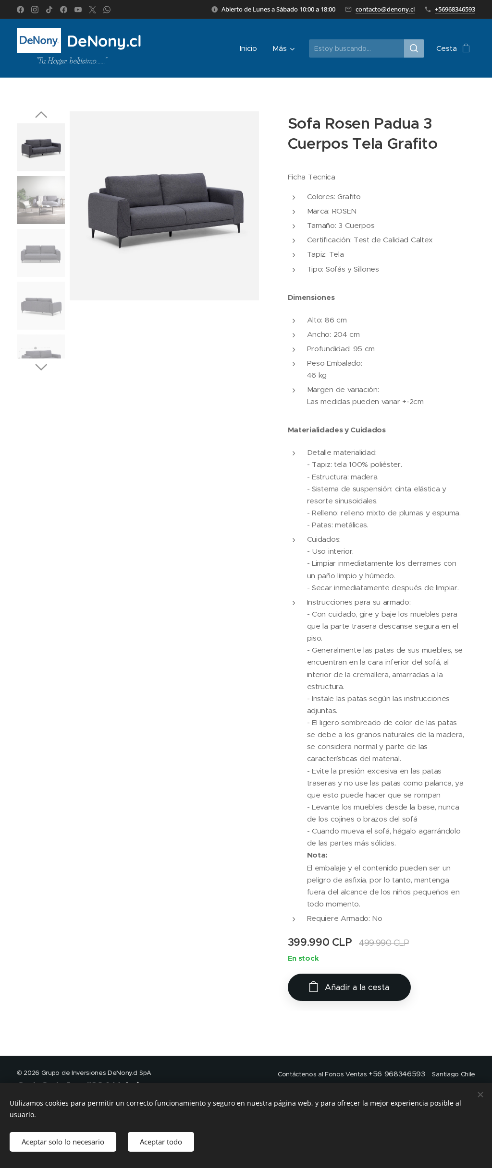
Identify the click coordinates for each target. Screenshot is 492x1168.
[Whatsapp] (107, 9)
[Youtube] (78, 9)
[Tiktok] (49, 9)
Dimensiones (311, 297)
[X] (92, 9)
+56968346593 (455, 9)
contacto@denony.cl (385, 9)
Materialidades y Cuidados (337, 430)
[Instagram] (35, 9)
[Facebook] (20, 9)
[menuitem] (251, 48)
